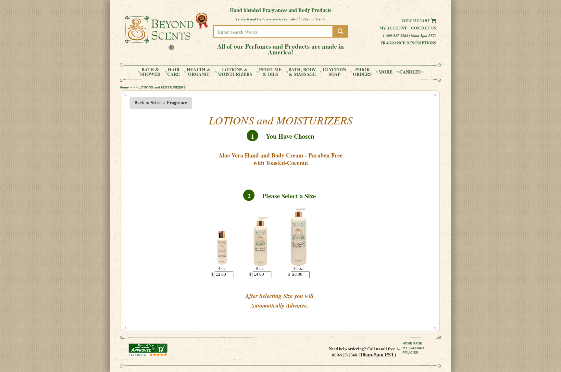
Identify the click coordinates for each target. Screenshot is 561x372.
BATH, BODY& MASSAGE (302, 71)
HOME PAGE (412, 343)
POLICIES (410, 352)
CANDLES (410, 72)
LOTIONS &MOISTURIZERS (235, 71)
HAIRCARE (173, 71)
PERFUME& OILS (270, 71)
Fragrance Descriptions (408, 43)
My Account (393, 28)
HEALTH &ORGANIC (199, 71)
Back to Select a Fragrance (160, 102)
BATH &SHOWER (150, 71)
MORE (386, 72)
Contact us (423, 28)
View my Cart (415, 20)
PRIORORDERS (362, 71)
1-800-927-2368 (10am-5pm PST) (409, 35)
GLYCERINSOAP (334, 71)
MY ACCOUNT (413, 348)
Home (124, 87)
